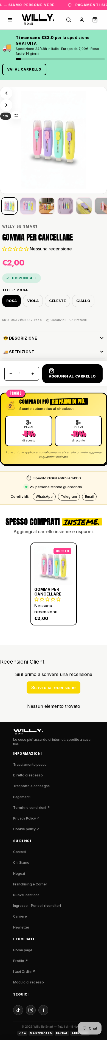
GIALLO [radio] (83, 300)
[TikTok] (18, 1010)
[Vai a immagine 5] (84, 206)
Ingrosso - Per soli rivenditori (37, 906)
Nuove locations (26, 895)
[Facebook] (43, 1010)
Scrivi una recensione (53, 687)
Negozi (19, 873)
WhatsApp (44, 496)
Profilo (20, 961)
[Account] (81, 19)
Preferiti (80, 320)
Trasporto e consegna (31, 786)
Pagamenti (21, 797)
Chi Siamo (21, 862)
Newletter (21, 927)
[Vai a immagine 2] (28, 206)
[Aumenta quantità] (33, 373)
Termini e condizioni (31, 808)
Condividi (58, 320)
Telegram (69, 496)
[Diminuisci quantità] (11, 373)
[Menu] (10, 20)
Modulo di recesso (28, 982)
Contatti (19, 852)
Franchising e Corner (30, 884)
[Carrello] (94, 20)
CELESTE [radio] (57, 300)
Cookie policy (26, 829)
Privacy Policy (26, 818)
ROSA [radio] (11, 300)
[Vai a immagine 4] (65, 206)
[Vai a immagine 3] (46, 206)
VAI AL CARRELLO (24, 69)
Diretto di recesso (28, 775)
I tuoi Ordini (24, 971)
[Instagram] (31, 1010)
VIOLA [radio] (33, 300)
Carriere (20, 916)
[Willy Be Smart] (38, 19)
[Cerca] (68, 20)
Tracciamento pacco (30, 764)
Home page (22, 950)
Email (89, 496)
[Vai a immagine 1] (9, 206)
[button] (15, 248)
